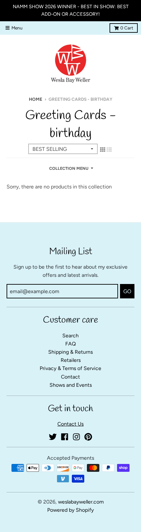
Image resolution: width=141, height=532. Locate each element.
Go (127, 291)
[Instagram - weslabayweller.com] (76, 437)
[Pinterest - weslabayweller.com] (88, 437)
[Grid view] (102, 149)
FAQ (70, 344)
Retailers (71, 360)
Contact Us (70, 424)
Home (35, 99)
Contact (70, 377)
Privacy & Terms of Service (70, 368)
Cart (126, 27)
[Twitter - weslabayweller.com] (53, 437)
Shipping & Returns (70, 352)
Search (70, 335)
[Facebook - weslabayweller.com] (65, 437)
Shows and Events (71, 385)
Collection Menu (69, 168)
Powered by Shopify (70, 510)
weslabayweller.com (81, 502)
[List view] (109, 149)
